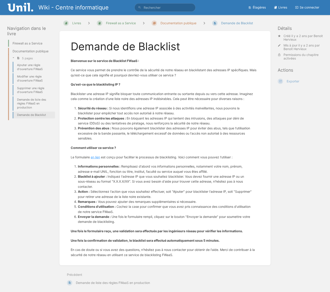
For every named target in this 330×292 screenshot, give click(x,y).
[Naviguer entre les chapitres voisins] (144, 23)
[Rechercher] (139, 7)
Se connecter (309, 7)
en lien (95, 157)
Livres (282, 7)
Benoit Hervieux (295, 49)
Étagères (259, 7)
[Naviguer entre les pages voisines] (204, 23)
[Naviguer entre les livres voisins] (89, 23)
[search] (165, 7)
